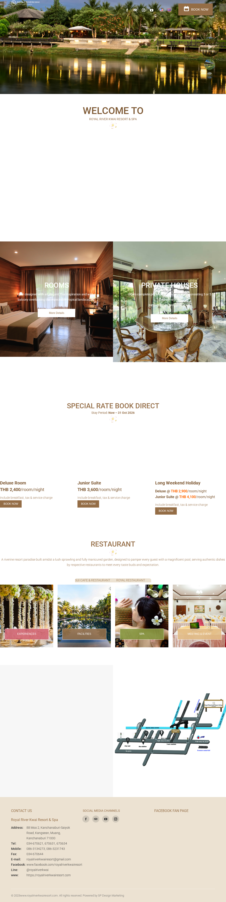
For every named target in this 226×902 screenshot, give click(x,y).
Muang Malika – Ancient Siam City (199, 166)
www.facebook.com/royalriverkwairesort (54, 864)
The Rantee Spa (16, 148)
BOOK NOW (199, 9)
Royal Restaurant (181, 148)
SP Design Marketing (111, 895)
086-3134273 (35, 848)
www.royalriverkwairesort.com (39, 895)
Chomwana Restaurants (170, 160)
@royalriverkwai (37, 870)
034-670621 (34, 843)
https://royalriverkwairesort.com (48, 875)
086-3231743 (55, 848)
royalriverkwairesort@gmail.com (48, 859)
